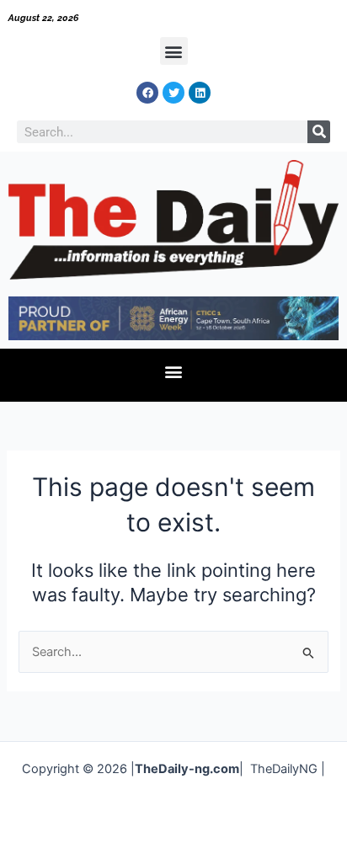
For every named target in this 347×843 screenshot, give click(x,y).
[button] (174, 51)
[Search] (318, 131)
